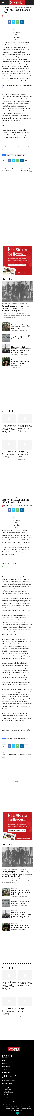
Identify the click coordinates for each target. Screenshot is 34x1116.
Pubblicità (7, 1095)
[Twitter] (13, 22)
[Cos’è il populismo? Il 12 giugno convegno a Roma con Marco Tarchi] (9, 445)
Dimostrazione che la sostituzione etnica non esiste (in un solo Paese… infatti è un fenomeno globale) (21, 349)
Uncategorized (14, 334)
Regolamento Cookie (8, 1081)
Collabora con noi (9, 1098)
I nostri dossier (7, 1072)
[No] (32, 1109)
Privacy (4, 1078)
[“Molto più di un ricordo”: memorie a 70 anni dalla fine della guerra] (25, 445)
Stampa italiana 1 (6, 303)
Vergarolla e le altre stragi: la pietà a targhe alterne (21, 337)
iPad (15, 155)
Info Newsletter (7, 1084)
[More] (26, 22)
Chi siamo (5, 1058)
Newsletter (7, 1089)
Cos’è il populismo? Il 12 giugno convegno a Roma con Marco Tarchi (9, 453)
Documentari (6, 1066)
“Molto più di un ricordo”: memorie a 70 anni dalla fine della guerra (24, 454)
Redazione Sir (9, 15)
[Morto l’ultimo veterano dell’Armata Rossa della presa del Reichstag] (25, 418)
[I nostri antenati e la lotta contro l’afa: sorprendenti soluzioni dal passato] (6, 361)
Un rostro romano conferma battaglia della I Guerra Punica (25, 170)
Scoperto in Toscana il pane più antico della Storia (8, 169)
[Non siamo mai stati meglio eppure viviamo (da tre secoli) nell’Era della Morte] (6, 326)
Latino (24, 155)
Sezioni (4, 1069)
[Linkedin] (22, 22)
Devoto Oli (9, 155)
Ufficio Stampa (8, 1092)
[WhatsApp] (17, 22)
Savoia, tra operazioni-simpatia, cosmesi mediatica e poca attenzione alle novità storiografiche (17, 308)
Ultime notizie (5, 7)
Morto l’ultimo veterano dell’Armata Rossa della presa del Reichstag (25, 426)
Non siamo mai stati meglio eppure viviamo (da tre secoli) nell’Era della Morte (21, 326)
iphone (19, 155)
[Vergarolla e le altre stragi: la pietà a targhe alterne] (6, 338)
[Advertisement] (17, 191)
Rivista (4, 1060)
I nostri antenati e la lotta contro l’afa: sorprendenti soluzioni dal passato (20, 361)
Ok (17, 1113)
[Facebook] (9, 22)
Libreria (4, 1063)
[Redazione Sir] (3, 16)
